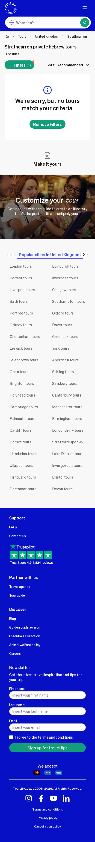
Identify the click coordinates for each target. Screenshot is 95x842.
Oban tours (19, 371)
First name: (17, 688)
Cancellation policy (47, 826)
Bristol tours (62, 477)
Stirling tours (63, 371)
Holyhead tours (22, 395)
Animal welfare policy (24, 645)
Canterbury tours (66, 395)
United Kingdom (47, 36)
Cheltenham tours (25, 336)
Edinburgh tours (65, 266)
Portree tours (21, 313)
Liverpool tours (22, 289)
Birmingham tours (67, 418)
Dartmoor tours (23, 488)
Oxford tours (63, 313)
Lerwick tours (21, 348)
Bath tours (19, 301)
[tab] (50, 254)
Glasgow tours (64, 289)
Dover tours (62, 324)
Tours (22, 36)
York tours (60, 348)
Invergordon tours (67, 465)
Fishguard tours (23, 477)
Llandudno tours (23, 453)
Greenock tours (65, 336)
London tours (21, 266)
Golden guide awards (24, 627)
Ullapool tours (21, 465)
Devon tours (62, 488)
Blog (12, 618)
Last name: (17, 705)
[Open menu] (84, 8)
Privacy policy (47, 818)
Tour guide (17, 595)
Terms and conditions (47, 809)
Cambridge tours (24, 406)
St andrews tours (24, 359)
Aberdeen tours (65, 359)
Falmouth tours (22, 418)
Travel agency (19, 586)
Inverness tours (65, 277)
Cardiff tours (21, 430)
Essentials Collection (24, 636)
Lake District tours (67, 453)
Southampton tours (68, 301)
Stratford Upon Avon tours (70, 441)
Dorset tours (20, 441)
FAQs (13, 527)
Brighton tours (22, 383)
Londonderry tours (67, 430)
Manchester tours (67, 406)
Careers (15, 653)
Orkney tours (21, 324)
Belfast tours (21, 277)
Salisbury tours (64, 383)
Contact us (17, 536)
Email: (13, 721)
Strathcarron (77, 36)
